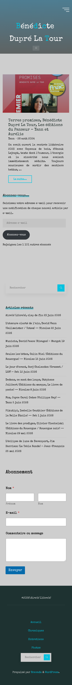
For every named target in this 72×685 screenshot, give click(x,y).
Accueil (36, 622)
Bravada (36, 672)
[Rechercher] (61, 288)
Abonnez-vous (16, 234)
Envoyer (15, 570)
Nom (40, 504)
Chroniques (36, 630)
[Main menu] (65, 10)
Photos (36, 647)
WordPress (52, 672)
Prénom (10, 504)
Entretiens (36, 639)
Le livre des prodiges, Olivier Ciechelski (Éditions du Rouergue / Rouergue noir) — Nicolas (35, 428)
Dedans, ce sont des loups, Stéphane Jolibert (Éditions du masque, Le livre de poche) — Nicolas (34, 385)
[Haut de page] (57, 670)
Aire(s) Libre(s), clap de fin (24, 315)
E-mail (12, 513)
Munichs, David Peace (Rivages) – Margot (33, 341)
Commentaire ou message (24, 533)
